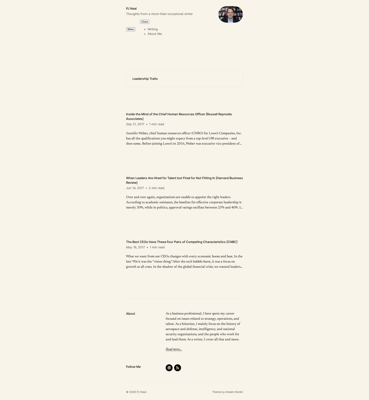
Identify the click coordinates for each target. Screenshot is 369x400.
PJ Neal (131, 8)
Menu (131, 29)
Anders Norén (234, 391)
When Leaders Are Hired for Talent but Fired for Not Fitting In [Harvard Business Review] (184, 180)
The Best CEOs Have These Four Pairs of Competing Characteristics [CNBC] (182, 242)
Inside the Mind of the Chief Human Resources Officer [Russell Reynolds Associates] (179, 116)
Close (144, 21)
